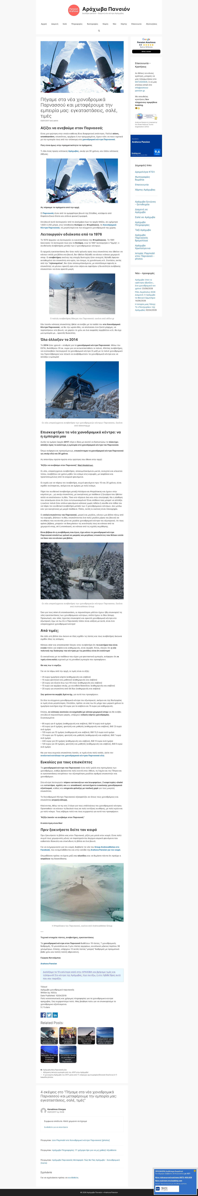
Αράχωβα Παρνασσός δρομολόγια (141, 238)
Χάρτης (124, 24)
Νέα (114, 24)
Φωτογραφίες (92, 24)
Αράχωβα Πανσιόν (106, 9)
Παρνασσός (59, 1070)
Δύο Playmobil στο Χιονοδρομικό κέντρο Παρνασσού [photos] (81, 1140)
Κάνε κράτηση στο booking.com (168, 1181)
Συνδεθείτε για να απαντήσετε (56, 1127)
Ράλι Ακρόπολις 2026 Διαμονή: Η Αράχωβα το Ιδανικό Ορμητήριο (145, 295)
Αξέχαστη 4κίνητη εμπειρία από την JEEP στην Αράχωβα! (65, 1072)
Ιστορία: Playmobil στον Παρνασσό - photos (145, 256)
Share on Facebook (43, 1015)
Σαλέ (65, 24)
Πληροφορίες (76, 24)
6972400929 (141, 82)
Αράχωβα (47, 1070)
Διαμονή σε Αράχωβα (141, 211)
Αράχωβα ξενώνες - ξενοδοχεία (145, 203)
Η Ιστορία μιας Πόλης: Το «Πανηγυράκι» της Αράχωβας (145, 307)
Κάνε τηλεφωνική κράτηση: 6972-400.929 (173, 1177)
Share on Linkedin (55, 1015)
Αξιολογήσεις (151, 24)
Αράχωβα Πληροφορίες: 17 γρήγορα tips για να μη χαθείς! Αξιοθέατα (84, 1150)
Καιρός (105, 24)
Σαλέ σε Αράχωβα (145, 217)
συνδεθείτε (73, 1177)
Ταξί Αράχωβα (143, 230)
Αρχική (44, 24)
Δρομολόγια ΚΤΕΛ (145, 171)
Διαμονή (54, 24)
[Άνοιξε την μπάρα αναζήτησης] (99, 30)
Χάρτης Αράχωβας (145, 189)
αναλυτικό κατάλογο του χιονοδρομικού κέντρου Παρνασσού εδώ (72, 755)
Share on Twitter (49, 1015)
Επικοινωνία (136, 24)
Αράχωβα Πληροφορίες (142, 223)
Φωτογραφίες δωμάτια (142, 178)
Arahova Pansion (111, 1192)
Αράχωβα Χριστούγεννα (142, 247)
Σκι (65, 1070)
